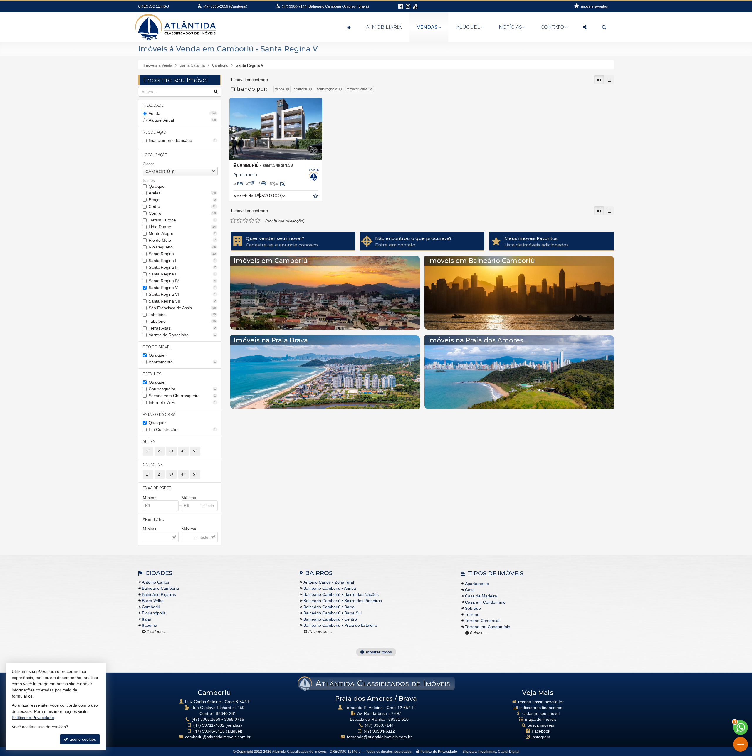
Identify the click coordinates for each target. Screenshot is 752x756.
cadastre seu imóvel (541, 713)
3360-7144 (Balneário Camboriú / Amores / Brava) (325, 6)
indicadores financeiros (540, 707)
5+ (195, 451)
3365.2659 (206, 719)
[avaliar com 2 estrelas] (239, 221)
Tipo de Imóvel (157, 347)
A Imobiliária (384, 27)
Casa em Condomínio (485, 602)
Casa (470, 589)
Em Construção (182, 429)
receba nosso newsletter (541, 701)
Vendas (427, 27)
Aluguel (468, 27)
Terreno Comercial (482, 620)
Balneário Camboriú (160, 588)
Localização (155, 155)
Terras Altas (182, 328)
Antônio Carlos (155, 582)
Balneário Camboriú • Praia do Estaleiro (340, 625)
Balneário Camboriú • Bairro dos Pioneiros (342, 600)
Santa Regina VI (182, 294)
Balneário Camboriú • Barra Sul (332, 613)
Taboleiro (182, 314)
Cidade (149, 164)
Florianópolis (154, 613)
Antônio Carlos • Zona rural (328, 582)
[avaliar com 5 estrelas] (258, 221)
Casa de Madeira (481, 596)
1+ (148, 451)
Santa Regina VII (182, 301)
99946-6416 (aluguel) (217, 731)
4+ (183, 451)
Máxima (189, 529)
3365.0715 (234, 719)
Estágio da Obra (159, 414)
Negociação (154, 132)
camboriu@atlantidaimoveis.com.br (218, 737)
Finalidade (153, 105)
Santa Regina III (182, 274)
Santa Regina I (182, 260)
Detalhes (152, 374)
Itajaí (146, 619)
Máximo (189, 497)
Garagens (153, 464)
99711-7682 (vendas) (217, 725)
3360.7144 (379, 725)
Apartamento (182, 361)
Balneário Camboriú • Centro (330, 619)
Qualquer (157, 186)
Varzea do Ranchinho (182, 334)
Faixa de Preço (157, 488)
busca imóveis (541, 725)
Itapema (149, 625)
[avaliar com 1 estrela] (233, 221)
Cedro (182, 206)
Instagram (540, 737)
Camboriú (151, 606)
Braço (182, 199)
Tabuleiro (182, 321)
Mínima (150, 529)
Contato (552, 27)
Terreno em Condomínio (487, 626)
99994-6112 (379, 731)
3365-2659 (225, 6)
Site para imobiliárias (479, 752)
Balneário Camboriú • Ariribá (329, 588)
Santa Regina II (182, 267)
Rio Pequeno (182, 247)
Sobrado (473, 608)
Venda (182, 113)
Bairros (149, 180)
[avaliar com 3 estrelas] (245, 221)
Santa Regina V (182, 287)
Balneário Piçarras (159, 594)
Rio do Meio (182, 240)
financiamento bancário (182, 140)
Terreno (472, 614)
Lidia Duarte (182, 226)
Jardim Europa (182, 220)
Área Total (153, 519)
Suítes (149, 441)
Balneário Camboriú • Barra (329, 606)
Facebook (541, 731)
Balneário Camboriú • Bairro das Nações (341, 594)
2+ (160, 451)
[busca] (604, 27)
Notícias (510, 27)
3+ (171, 451)
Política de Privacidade (438, 752)
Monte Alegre (182, 233)
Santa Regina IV (182, 280)
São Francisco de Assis (182, 307)
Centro (182, 213)
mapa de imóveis (541, 719)
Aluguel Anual (182, 120)
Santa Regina (182, 253)
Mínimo (150, 497)
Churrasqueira (182, 389)
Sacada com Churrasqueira (182, 395)
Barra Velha (153, 600)
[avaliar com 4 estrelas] (251, 221)
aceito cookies (82, 739)
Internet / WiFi (182, 402)
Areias (182, 193)
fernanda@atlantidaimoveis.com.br (379, 737)
